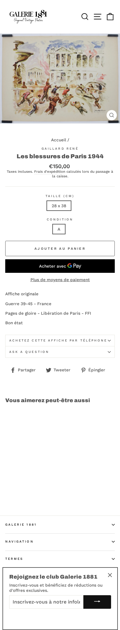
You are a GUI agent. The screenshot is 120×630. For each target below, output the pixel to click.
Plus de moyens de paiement (60, 279)
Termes (14, 558)
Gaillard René (60, 148)
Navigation (19, 541)
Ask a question (29, 351)
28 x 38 (59, 205)
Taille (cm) (60, 196)
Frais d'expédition (49, 172)
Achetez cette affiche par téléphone (58, 340)
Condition (60, 219)
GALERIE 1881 (21, 524)
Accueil (58, 139)
